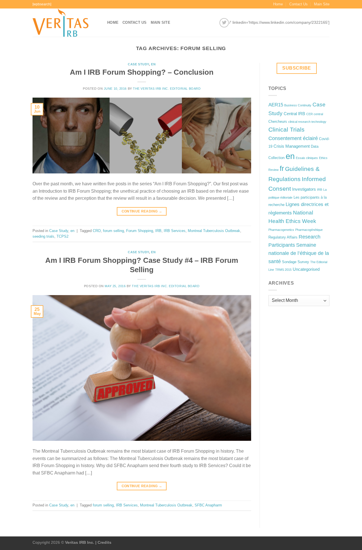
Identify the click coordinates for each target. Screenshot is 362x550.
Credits (104, 542)
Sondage (289, 262)
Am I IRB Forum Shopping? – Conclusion (142, 72)
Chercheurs (277, 121)
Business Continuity (297, 105)
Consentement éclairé (293, 138)
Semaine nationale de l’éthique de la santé (298, 253)
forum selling (113, 231)
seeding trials (43, 236)
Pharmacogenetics (281, 229)
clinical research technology (307, 121)
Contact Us (298, 4)
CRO (97, 231)
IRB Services (175, 231)
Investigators (304, 189)
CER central (314, 114)
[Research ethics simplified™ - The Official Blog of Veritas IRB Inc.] (66, 22)
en (153, 64)
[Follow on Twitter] (224, 22)
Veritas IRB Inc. (79, 542)
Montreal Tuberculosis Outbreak (214, 231)
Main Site (321, 4)
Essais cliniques (307, 158)
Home (278, 4)
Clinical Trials (286, 129)
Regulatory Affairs (283, 237)
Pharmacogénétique (309, 229)
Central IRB (294, 113)
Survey (303, 262)
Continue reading (142, 211)
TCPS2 (62, 236)
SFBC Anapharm (208, 505)
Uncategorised (306, 269)
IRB (158, 231)
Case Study (138, 64)
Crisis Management (291, 146)
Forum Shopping (139, 231)
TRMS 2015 (283, 269)
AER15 (275, 105)
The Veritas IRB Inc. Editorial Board (167, 88)
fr (282, 168)
